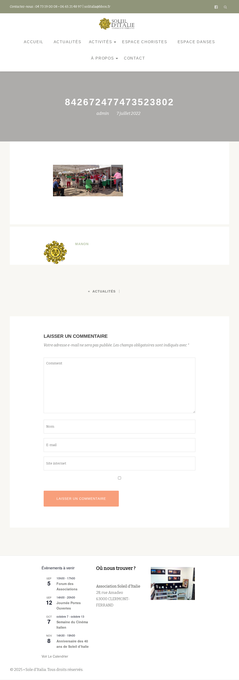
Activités (100, 42)
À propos (102, 58)
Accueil (33, 42)
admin (102, 113)
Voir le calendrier (55, 656)
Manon (82, 244)
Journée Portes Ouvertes (68, 605)
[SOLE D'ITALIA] (117, 24)
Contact (134, 58)
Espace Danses (196, 42)
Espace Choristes (144, 42)
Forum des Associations (66, 586)
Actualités (67, 42)
